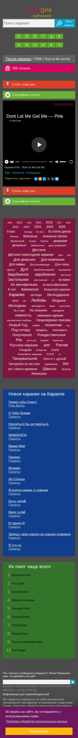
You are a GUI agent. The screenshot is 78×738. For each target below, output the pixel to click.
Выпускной (17, 240)
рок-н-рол (31, 340)
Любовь (38, 300)
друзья (11, 269)
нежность (23, 315)
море (52, 306)
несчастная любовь (19, 320)
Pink (38, 59)
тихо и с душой (54, 359)
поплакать (60, 330)
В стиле (40, 232)
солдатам (41, 350)
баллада (28, 232)
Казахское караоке (57, 289)
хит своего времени (22, 369)
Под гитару (20, 330)
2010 (10, 223)
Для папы (62, 264)
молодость (38, 305)
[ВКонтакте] (36, 179)
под (68, 325)
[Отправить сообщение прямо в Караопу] (73, 682)
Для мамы (17, 264)
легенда (36, 295)
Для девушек (24, 259)
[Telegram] (56, 179)
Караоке (17, 294)
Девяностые (37, 245)
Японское (39, 374)
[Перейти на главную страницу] (39, 12)
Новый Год (18, 325)
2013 (29, 223)
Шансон (49, 369)
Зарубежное (18, 274)
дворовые (19, 245)
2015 (38, 222)
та (59, 354)
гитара (32, 241)
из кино (64, 280)
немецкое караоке (50, 315)
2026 (61, 227)
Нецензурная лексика (53, 320)
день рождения (57, 245)
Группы (44, 241)
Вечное (14, 236)
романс (44, 340)
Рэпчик (62, 345)
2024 (37, 226)
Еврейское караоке (44, 269)
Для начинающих (40, 264)
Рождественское (51, 335)
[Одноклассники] (40, 179)
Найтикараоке (68, 23)
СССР (50, 354)
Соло (55, 350)
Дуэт (24, 269)
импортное (18, 172)
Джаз (60, 255)
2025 (49, 227)
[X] (48, 179)
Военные (30, 236)
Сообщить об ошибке (63, 104)
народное (58, 310)
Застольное (18, 279)
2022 (26, 226)
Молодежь (17, 306)
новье (36, 325)
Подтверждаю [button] (39, 731)
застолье (66, 274)
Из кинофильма (24, 285)
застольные (40, 280)
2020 (15, 226)
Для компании (53, 259)
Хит (66, 364)
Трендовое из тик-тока (24, 363)
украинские (51, 364)
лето (15, 300)
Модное (59, 300)
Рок (19, 340)
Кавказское (30, 289)
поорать (42, 330)
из (53, 280)
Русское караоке (24, 345)
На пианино (38, 310)
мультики (64, 306)
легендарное (33, 172)
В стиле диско (59, 231)
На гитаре (19, 310)
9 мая (11, 231)
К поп (12, 289)
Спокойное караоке (30, 354)
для (69, 255)
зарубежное (45, 274)
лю (24, 301)
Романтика (58, 340)
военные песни (55, 236)
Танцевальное (24, 358)
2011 (19, 222)
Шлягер (66, 369)
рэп (47, 345)
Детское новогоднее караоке (31, 255)
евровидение (64, 270)
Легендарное (58, 295)
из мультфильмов (55, 284)
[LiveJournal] (52, 179)
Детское (39, 250)
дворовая (60, 241)
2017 (59, 223)
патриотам (53, 325)
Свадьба (25, 349)
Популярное (22, 335)
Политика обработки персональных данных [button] (36, 721)
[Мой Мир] (44, 179)
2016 (49, 222)
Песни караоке (18, 59)
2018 (68, 223)
